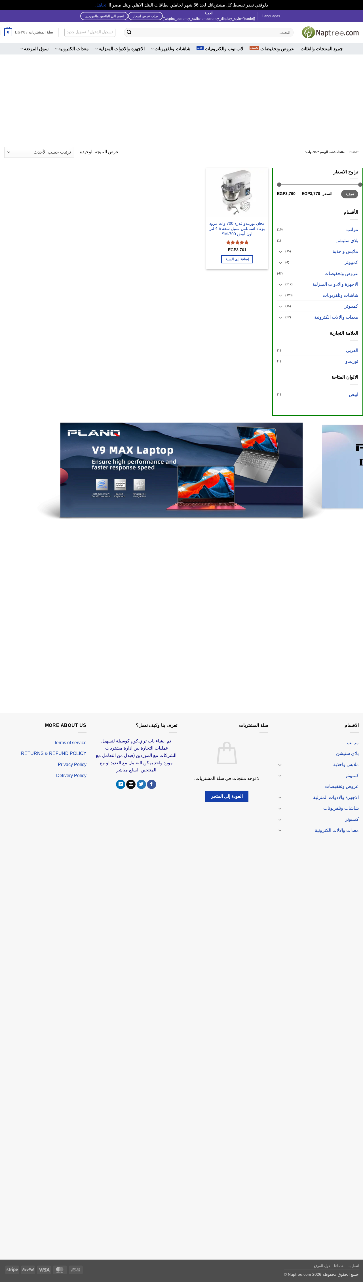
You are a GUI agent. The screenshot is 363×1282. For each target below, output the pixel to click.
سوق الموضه (36, 48)
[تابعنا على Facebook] (151, 777)
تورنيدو (351, 361)
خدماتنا (339, 1259)
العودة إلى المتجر (227, 789)
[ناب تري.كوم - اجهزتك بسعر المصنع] (330, 32)
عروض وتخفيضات (277, 48)
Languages (271, 16)
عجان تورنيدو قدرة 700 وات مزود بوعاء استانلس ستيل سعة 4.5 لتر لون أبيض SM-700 (237, 228)
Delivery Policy (71, 768)
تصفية (350, 194)
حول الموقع (322, 1259)
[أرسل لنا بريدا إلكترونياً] (131, 777)
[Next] (10, 468)
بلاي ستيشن (346, 240)
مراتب (352, 229)
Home (354, 152)
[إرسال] (129, 32)
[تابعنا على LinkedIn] (120, 777)
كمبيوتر (351, 262)
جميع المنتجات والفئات (322, 48)
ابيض (353, 394)
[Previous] (348, 468)
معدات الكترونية (73, 48)
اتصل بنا (353, 1259)
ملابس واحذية (345, 251)
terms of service (70, 735)
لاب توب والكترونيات (224, 48)
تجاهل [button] (100, 5)
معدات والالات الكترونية (336, 317)
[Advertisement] (181, 97)
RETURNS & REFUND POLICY (53, 746)
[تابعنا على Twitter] (141, 777)
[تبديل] (280, 251)
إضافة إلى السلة (237, 259)
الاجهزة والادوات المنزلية (122, 48)
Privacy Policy (72, 757)
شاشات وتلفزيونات (172, 48)
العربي (352, 350)
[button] (28, 32)
